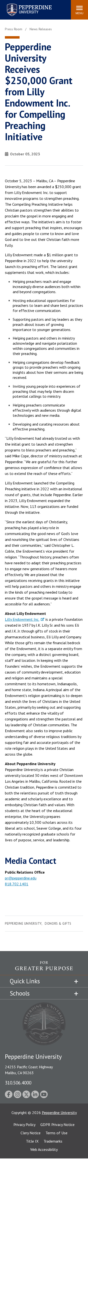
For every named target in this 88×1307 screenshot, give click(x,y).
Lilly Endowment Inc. (22, 619)
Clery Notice (31, 1132)
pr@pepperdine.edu (20, 878)
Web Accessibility (44, 1149)
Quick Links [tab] (25, 981)
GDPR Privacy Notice (57, 1124)
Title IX (32, 1141)
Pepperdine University (23, 4)
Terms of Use (56, 1132)
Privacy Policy (24, 1124)
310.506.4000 (18, 1083)
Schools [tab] (20, 993)
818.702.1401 (16, 883)
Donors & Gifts (58, 923)
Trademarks (53, 1141)
